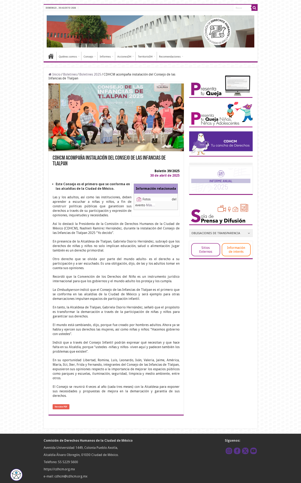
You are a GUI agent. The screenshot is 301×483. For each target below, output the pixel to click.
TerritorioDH (145, 56)
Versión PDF (61, 407)
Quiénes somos (68, 56)
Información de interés (236, 250)
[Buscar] (254, 8)
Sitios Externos (205, 250)
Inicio (51, 56)
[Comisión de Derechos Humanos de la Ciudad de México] (151, 31)
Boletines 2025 (90, 74)
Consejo (88, 56)
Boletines (70, 74)
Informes (105, 56)
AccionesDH (124, 56)
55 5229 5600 (68, 462)
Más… (150, 205)
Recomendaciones (170, 56)
